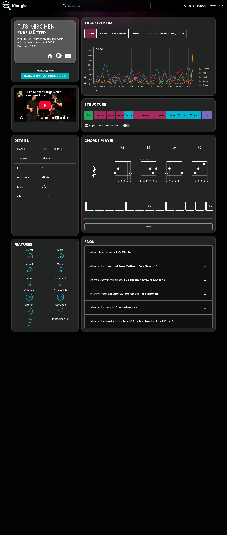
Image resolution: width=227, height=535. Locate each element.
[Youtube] (68, 55)
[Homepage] (49, 55)
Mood (103, 33)
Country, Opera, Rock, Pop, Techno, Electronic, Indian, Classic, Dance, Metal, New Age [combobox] (166, 33)
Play (148, 226)
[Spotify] (58, 55)
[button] (148, 252)
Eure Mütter (31, 33)
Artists (189, 5)
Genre (91, 33)
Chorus (128, 115)
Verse (100, 115)
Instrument (118, 33)
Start (88, 115)
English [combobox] (215, 5)
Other (135, 33)
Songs (201, 5)
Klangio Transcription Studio (45, 76)
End (207, 115)
